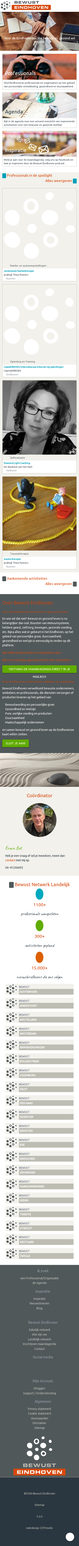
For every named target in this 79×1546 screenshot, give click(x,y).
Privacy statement (39, 1409)
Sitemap (39, 1428)
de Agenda (39, 1283)
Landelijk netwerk (39, 1339)
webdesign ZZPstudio (39, 1527)
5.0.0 (39, 1516)
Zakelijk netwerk (39, 1329)
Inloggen (39, 1388)
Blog (39, 1308)
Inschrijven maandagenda (39, 1344)
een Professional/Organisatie (39, 1278)
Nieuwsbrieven (39, 1303)
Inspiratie (39, 1298)
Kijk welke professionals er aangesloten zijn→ (32, 652)
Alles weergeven (59, 181)
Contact (39, 1349)
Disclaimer (39, 1423)
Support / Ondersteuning (39, 1393)
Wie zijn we (39, 1334)
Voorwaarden (39, 1418)
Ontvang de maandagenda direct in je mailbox (39, 670)
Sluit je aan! (15, 743)
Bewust (28, 989)
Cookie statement (39, 1413)
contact (10, 860)
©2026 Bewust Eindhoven (39, 1493)
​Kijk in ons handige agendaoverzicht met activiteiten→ (37, 660)
